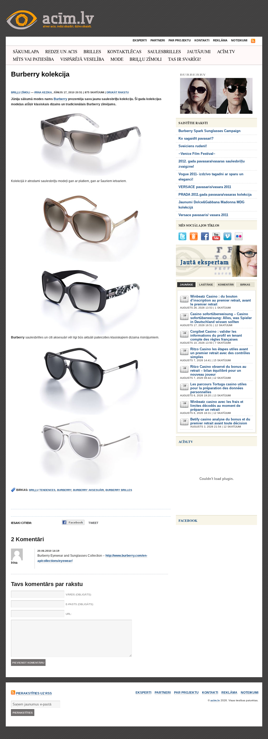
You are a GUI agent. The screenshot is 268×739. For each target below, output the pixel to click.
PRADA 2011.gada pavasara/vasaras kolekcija (215, 194)
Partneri (157, 40)
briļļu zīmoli (146, 59)
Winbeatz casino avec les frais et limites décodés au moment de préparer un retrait (216, 406)
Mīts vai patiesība (33, 59)
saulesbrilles (164, 51)
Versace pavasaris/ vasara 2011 (203, 215)
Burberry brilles (118, 490)
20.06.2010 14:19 (48, 550)
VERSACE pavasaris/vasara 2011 (204, 187)
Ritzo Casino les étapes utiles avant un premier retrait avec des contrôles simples (220, 353)
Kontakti (201, 40)
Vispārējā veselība (82, 59)
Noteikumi (239, 40)
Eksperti (140, 40)
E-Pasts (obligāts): (80, 604)
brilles (92, 51)
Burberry (60, 99)
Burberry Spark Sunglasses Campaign (209, 131)
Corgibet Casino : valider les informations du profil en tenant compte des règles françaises (216, 335)
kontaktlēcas (124, 51)
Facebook (187, 520)
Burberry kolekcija (40, 74)
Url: (69, 613)
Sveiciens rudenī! (192, 146)
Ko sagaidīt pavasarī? (196, 138)
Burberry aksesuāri (88, 490)
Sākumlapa (26, 51)
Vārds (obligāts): (79, 594)
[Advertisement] (215, 628)
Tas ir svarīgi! (184, 59)
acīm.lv (215, 700)
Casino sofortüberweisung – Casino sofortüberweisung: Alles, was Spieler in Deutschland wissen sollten (221, 318)
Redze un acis (61, 51)
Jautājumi (199, 51)
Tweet (93, 522)
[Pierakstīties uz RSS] (253, 41)
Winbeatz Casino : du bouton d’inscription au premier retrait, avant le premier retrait (220, 300)
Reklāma (220, 40)
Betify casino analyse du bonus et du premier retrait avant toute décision (220, 421)
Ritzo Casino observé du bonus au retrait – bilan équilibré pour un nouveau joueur (218, 370)
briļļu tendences (42, 490)
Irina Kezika (43, 92)
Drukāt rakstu (118, 92)
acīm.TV (226, 51)
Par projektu (180, 40)
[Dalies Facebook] (73, 522)
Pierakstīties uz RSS (34, 693)
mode (116, 59)
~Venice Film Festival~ (196, 154)
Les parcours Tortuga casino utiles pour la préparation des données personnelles (218, 388)
